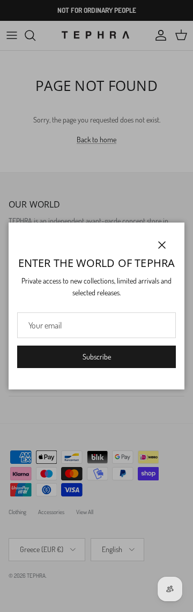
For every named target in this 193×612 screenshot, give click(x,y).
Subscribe (97, 356)
